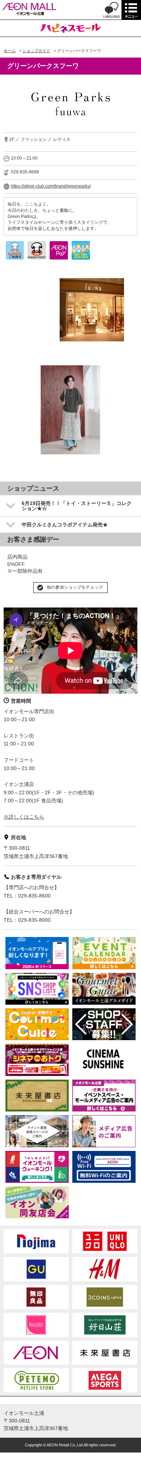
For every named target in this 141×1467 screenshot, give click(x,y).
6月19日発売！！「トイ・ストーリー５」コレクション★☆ (77, 505)
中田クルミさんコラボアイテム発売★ (65, 524)
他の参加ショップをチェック (75, 587)
